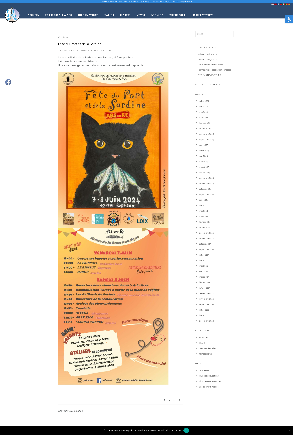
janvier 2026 (205, 128)
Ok (186, 430)
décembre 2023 (206, 233)
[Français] (278, 4)
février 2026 (204, 123)
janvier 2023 (204, 288)
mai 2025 (203, 161)
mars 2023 (204, 277)
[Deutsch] (281, 4)
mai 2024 (203, 211)
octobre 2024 (205, 189)
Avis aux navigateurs (207, 54)
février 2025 (204, 172)
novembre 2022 (206, 299)
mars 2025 (204, 167)
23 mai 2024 (63, 37)
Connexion (204, 370)
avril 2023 (203, 271)
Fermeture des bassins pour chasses (214, 70)
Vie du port (177, 15)
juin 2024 (203, 205)
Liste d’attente (202, 15)
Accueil (33, 15)
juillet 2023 (204, 255)
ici (145, 65)
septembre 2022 (206, 304)
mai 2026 (203, 112)
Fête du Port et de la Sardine (210, 65)
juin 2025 (203, 156)
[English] (275, 4)
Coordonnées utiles (207, 348)
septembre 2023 (206, 249)
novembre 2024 (206, 183)
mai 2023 (203, 266)
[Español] (289, 4)
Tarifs (109, 15)
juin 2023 (203, 260)
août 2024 (203, 200)
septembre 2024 (206, 194)
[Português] (286, 4)
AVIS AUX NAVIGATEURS (209, 75)
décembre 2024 (206, 178)
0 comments (83, 51)
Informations (88, 15)
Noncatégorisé (205, 354)
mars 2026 (204, 117)
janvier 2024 (204, 227)
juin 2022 (203, 315)
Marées (125, 15)
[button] (289, 19)
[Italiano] (283, 4)
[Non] (289, 430)
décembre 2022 (206, 293)
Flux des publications (209, 376)
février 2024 (204, 222)
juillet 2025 (204, 150)
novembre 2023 (206, 238)
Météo (140, 15)
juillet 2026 (204, 101)
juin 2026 (203, 106)
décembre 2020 (206, 321)
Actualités (105, 51)
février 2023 (204, 282)
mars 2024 (204, 216)
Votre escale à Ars (58, 15)
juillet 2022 (204, 310)
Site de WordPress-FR (209, 387)
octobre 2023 (205, 244)
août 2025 (203, 145)
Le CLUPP (157, 15)
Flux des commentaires (210, 381)
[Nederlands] (272, 4)
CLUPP (202, 343)
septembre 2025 (206, 139)
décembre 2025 (206, 134)
